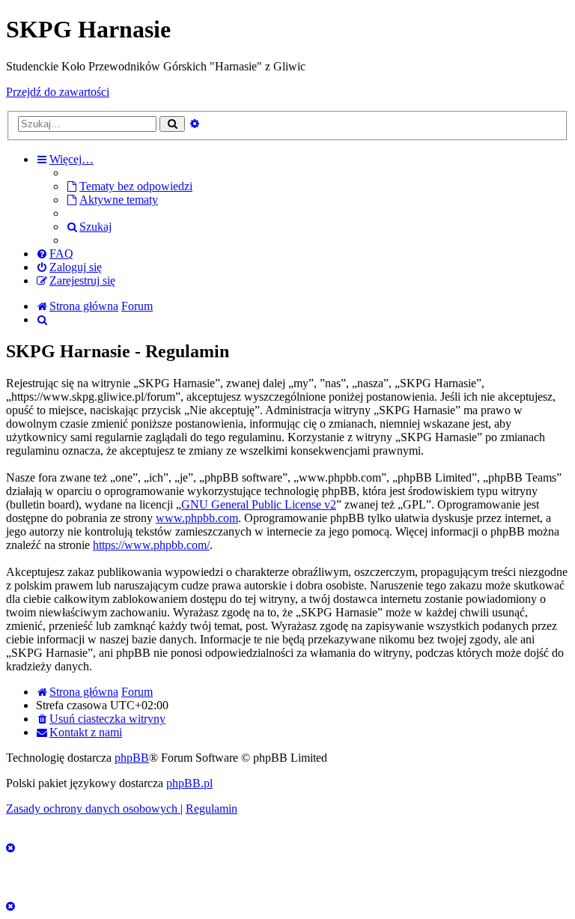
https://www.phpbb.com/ (151, 545)
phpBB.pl (189, 783)
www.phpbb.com (197, 518)
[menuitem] (129, 186)
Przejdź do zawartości (57, 91)
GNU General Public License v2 (258, 504)
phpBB (132, 757)
